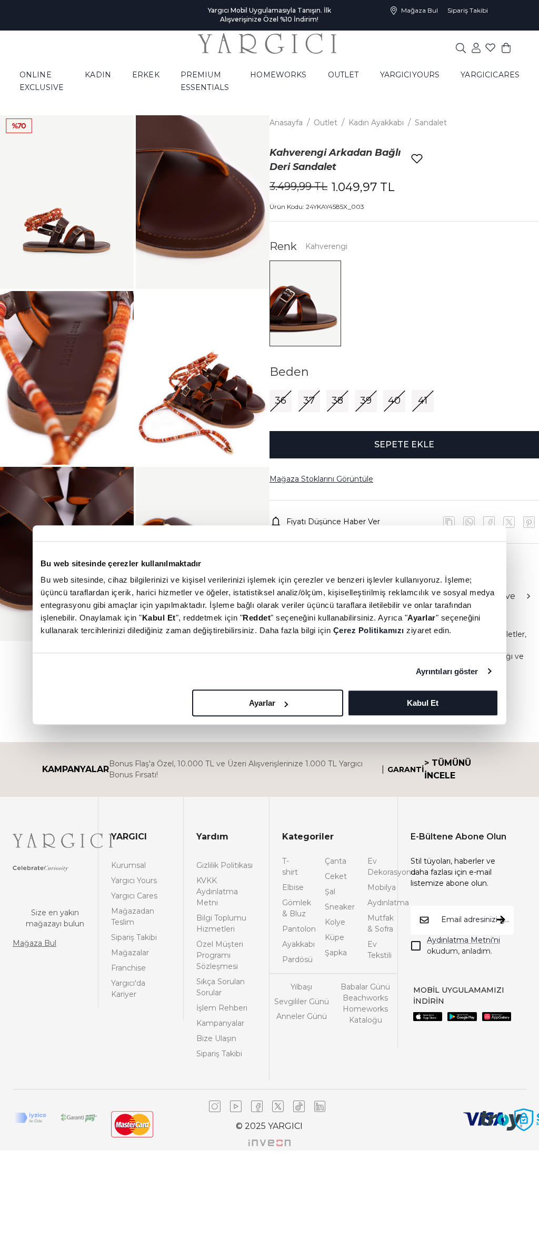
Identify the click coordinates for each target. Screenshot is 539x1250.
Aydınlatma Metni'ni (463, 940)
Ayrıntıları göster (447, 671)
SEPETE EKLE (404, 444)
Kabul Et (422, 702)
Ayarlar (262, 702)
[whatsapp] (469, 522)
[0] (506, 47)
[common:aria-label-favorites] (476, 47)
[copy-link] (449, 522)
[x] (529, 522)
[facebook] (489, 522)
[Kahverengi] (305, 303)
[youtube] (509, 522)
